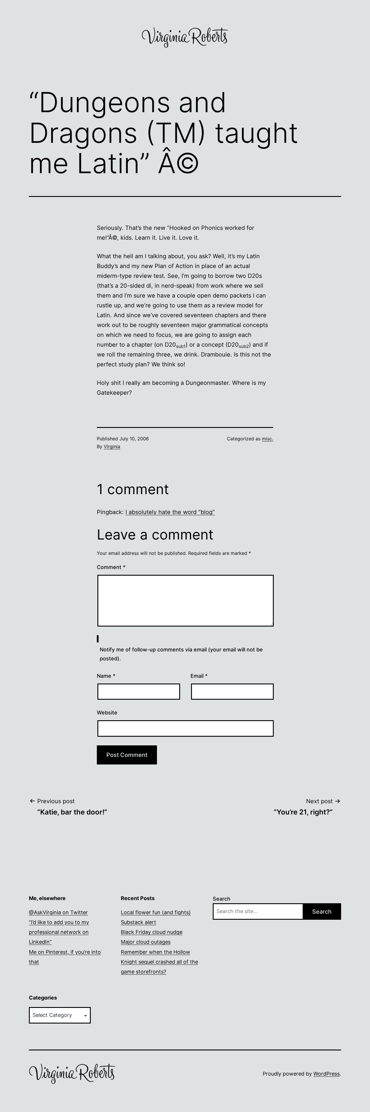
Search (221, 899)
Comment (111, 567)
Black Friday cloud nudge (151, 932)
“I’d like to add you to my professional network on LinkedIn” (59, 932)
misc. (267, 439)
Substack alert (138, 922)
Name (106, 676)
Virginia (112, 446)
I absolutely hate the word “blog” (170, 512)
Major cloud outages (146, 942)
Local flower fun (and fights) (156, 912)
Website (107, 713)
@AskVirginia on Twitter (58, 912)
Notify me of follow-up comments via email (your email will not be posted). (181, 654)
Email (199, 676)
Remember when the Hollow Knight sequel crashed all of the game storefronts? (159, 962)
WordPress (326, 1074)
